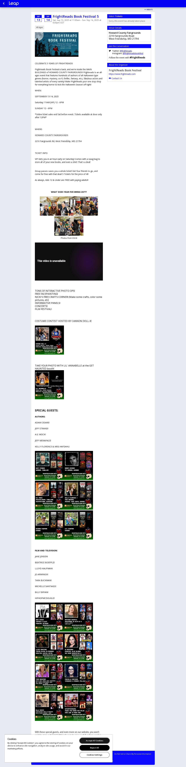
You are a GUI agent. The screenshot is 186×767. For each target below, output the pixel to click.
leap (23, 3)
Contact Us (117, 78)
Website (149, 10)
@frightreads (126, 50)
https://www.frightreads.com (122, 74)
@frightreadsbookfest (133, 53)
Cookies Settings (94, 755)
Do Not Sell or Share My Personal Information (133, 754)
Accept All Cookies (94, 740)
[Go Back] (3, 3)
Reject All (94, 747)
